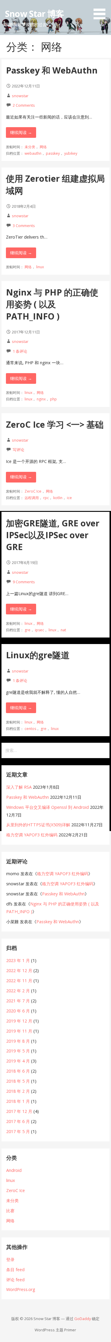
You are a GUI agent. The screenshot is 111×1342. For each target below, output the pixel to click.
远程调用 (32, 497)
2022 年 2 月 (18, 990)
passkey (53, 153)
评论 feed (15, 1279)
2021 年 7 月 (18, 1001)
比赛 (10, 1210)
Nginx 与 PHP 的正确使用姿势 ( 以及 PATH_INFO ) (52, 304)
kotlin (57, 497)
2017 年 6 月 (18, 1121)
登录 (10, 1259)
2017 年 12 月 (19, 1111)
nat (63, 629)
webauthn (33, 153)
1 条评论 (20, 351)
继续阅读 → (21, 132)
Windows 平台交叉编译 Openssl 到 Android (47, 807)
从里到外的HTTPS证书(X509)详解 (38, 824)
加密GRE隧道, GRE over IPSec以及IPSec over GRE (52, 535)
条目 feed (15, 1269)
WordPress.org (20, 1289)
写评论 (18, 449)
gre (27, 629)
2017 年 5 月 (18, 1131)
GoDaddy (82, 1318)
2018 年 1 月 (18, 1101)
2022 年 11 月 (19, 980)
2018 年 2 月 (18, 1091)
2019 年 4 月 (18, 1061)
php (53, 399)
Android (14, 1170)
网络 (43, 146)
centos (30, 728)
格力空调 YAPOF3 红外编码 (31, 835)
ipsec (39, 629)
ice (69, 497)
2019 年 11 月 (19, 1031)
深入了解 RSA (19, 787)
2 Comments (24, 105)
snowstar (20, 95)
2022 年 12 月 (19, 970)
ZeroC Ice (33, 491)
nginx (41, 399)
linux (40, 266)
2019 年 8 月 (18, 1041)
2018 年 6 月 (18, 1071)
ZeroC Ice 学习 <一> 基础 (55, 424)
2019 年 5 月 (18, 1051)
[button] (101, 10)
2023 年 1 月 (18, 960)
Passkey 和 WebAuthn (52, 70)
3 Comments (24, 225)
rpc (46, 497)
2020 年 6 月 (18, 1011)
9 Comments (24, 581)
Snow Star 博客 (34, 13)
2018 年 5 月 (18, 1081)
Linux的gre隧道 (38, 655)
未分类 (30, 146)
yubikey (70, 153)
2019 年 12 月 (19, 1021)
